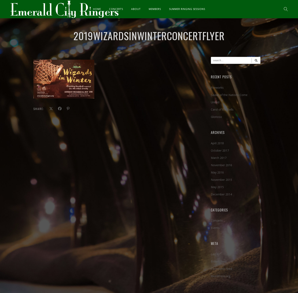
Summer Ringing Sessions (187, 9)
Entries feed (218, 261)
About (136, 9)
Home (97, 9)
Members (155, 9)
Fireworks (217, 87)
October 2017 (220, 150)
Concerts (116, 9)
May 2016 (217, 172)
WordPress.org (220, 276)
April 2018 (217, 143)
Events (215, 228)
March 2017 (218, 158)
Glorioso (216, 117)
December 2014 (221, 194)
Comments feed (221, 269)
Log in (215, 254)
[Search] (256, 60)
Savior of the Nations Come (229, 95)
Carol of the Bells (222, 109)
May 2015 (217, 187)
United (215, 102)
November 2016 (221, 165)
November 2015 (221, 180)
